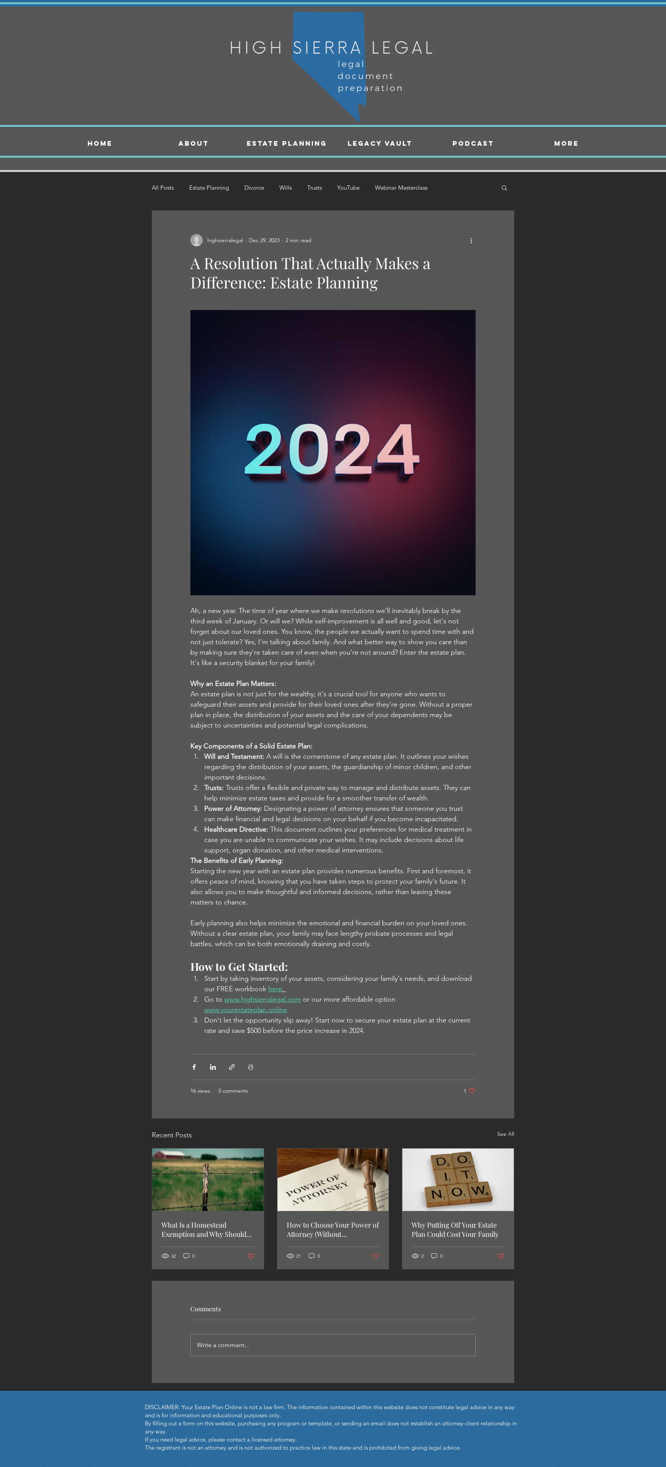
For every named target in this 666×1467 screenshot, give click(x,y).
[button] (504, 187)
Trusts (314, 187)
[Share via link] (231, 1067)
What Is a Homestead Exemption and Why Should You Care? (203, 1229)
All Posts (163, 187)
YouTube (348, 187)
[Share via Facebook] (194, 1067)
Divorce (254, 187)
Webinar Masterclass (401, 187)
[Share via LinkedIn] (213, 1067)
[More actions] (471, 240)
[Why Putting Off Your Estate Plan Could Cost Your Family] (458, 1180)
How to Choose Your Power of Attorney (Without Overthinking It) (333, 1229)
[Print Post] (250, 1067)
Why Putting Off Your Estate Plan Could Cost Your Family (455, 1229)
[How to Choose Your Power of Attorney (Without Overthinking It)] (333, 1180)
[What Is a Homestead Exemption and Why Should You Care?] (208, 1180)
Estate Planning (209, 187)
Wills (285, 187)
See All (505, 1133)
